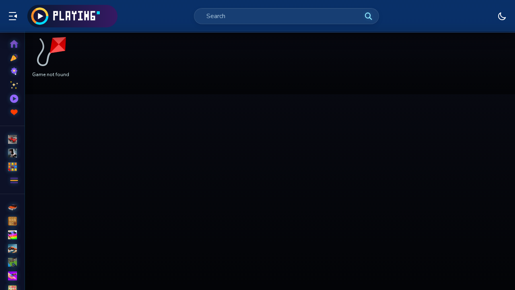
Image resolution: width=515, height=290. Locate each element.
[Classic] (12, 221)
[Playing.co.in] (72, 16)
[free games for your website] (12, 248)
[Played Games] (12, 99)
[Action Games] (12, 153)
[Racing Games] (12, 139)
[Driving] (12, 207)
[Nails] (12, 276)
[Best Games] (12, 71)
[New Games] (12, 57)
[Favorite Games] (12, 112)
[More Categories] (12, 180)
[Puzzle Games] (12, 167)
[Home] (12, 44)
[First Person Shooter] (12, 262)
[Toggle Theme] (502, 16)
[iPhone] (12, 235)
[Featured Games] (12, 85)
